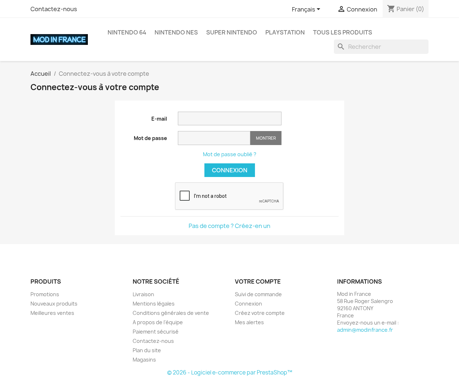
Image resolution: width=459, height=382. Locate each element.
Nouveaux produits (53, 303)
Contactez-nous (53, 9)
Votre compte (258, 281)
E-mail (159, 118)
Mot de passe (150, 138)
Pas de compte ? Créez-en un (229, 226)
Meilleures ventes (52, 312)
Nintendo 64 (127, 32)
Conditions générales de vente (171, 312)
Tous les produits (342, 32)
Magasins (144, 359)
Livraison (143, 294)
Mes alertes (249, 322)
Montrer (266, 138)
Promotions (44, 294)
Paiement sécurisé (156, 331)
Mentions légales (154, 303)
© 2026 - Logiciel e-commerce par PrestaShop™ (229, 372)
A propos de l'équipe (158, 322)
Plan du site (147, 350)
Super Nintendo (231, 32)
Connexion (229, 170)
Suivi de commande (258, 294)
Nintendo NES (176, 32)
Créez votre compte (260, 312)
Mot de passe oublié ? (229, 154)
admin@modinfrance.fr (365, 329)
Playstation (285, 32)
